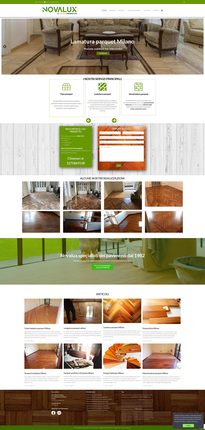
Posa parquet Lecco (141, 414)
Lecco (142, 399)
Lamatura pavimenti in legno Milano (132, 399)
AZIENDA (112, 10)
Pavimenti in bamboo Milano (146, 412)
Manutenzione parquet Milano (155, 373)
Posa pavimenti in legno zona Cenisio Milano (97, 401)
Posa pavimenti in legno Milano (141, 416)
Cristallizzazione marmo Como (126, 394)
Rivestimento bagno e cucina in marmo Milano (141, 419)
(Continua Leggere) (29, 340)
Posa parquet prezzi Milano (131, 416)
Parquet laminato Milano (113, 373)
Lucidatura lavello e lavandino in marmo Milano (144, 403)
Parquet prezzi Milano (142, 411)
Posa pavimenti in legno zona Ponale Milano (97, 410)
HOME (104, 10)
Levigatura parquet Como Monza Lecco (127, 401)
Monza (138, 408)
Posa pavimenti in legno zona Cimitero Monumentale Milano (101, 403)
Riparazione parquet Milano (148, 417)
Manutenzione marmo (138, 406)
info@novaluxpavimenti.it (52, 2)
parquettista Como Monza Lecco (129, 412)
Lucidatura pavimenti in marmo (129, 406)
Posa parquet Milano (147, 414)
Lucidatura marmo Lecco (134, 405)
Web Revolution (109, 427)
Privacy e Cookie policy (126, 427)
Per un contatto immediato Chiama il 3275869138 (102, 266)
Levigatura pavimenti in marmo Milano (130, 403)
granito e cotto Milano (140, 397)
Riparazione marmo (140, 417)
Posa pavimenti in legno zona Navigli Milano (97, 397)
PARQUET (121, 10)
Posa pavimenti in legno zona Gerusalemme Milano (99, 399)
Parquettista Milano (151, 328)
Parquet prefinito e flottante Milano (79, 373)
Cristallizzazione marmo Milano (147, 394)
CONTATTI (156, 10)
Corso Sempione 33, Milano (58, 397)
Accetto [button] (188, 425)
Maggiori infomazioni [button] (192, 421)
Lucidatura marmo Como (125, 405)
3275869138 (39, 2)
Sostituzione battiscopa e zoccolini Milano (128, 420)
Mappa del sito (117, 427)
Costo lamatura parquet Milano (37, 328)
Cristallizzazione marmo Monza (126, 397)
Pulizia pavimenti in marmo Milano (131, 417)
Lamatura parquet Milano (113, 327)
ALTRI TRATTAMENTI (134, 10)
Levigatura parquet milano (75, 328)
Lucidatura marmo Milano (142, 405)
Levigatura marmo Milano (149, 399)
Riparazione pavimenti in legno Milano (127, 419)
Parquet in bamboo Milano (35, 373)
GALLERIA (147, 10)
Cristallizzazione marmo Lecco (137, 394)
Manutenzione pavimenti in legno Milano (128, 409)
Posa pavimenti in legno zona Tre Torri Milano (97, 406)
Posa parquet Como (134, 414)
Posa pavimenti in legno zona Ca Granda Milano (98, 408)
